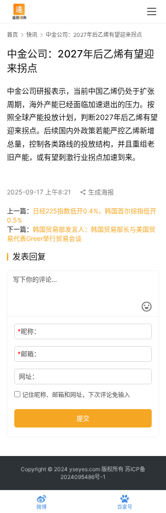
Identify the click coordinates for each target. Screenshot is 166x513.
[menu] (151, 11)
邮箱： (29, 354)
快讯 (31, 34)
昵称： (29, 331)
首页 (12, 34)
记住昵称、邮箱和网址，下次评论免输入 (75, 394)
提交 (83, 418)
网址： (28, 376)
